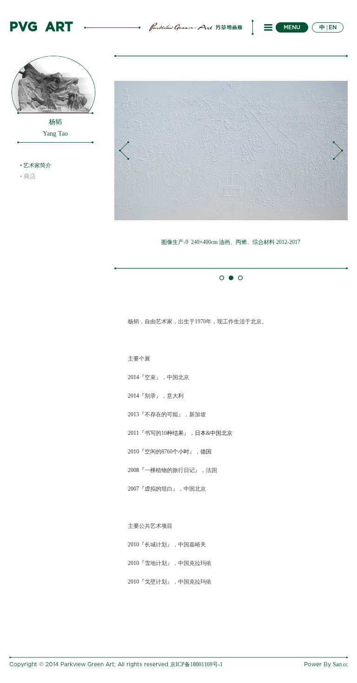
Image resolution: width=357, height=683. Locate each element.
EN (333, 27)
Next (338, 150)
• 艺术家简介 (35, 165)
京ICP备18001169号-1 (196, 664)
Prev (124, 150)
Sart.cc (340, 664)
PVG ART (41, 27)
